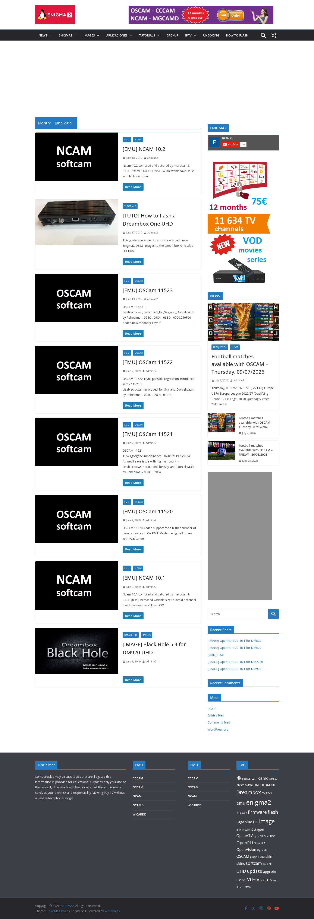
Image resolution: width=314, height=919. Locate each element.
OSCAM (139, 280)
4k (238, 778)
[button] (49, 35)
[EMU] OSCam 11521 (148, 434)
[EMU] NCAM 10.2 (144, 148)
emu (240, 803)
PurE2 (261, 856)
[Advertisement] (157, 85)
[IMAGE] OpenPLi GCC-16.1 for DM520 (234, 648)
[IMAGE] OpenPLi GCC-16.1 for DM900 (234, 669)
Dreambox (248, 792)
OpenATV (244, 835)
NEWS (43, 35)
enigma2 (258, 802)
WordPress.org (218, 729)
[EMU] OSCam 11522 (148, 362)
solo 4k (267, 863)
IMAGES (89, 35)
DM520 (273, 778)
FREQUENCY (219, 347)
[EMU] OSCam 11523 (148, 290)
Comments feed (219, 722)
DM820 (249, 785)
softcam (254, 863)
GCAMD (138, 805)
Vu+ (251, 879)
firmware (257, 812)
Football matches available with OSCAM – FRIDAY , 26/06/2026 (256, 450)
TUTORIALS (147, 35)
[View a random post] (274, 35)
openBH (258, 836)
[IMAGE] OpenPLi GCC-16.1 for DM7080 (235, 662)
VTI (244, 880)
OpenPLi (244, 842)
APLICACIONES (117, 35)
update (254, 871)
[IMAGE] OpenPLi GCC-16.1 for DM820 (234, 641)
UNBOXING (211, 35)
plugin (253, 856)
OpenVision (246, 849)
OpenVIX (262, 850)
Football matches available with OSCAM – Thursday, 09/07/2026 (239, 364)
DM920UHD (130, 634)
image (267, 821)
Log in (212, 708)
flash (273, 812)
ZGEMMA (245, 886)
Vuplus (264, 879)
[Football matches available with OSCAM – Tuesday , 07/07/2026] (221, 425)
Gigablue (244, 821)
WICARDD (139, 814)
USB (239, 880)
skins (240, 863)
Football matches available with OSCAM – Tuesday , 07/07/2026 (256, 422)
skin (269, 856)
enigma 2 (241, 812)
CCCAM (138, 778)
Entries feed (216, 715)
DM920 (270, 785)
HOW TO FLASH (237, 35)
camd (263, 778)
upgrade (269, 871)
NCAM (138, 139)
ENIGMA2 (65, 35)
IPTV (188, 35)
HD (255, 821)
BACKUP (172, 35)
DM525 (240, 785)
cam (254, 778)
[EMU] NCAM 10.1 (144, 577)
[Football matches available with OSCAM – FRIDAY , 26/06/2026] (221, 453)
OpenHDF (269, 836)
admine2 (152, 158)
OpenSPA (259, 843)
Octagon (257, 829)
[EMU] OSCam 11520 (148, 511)
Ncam (246, 829)
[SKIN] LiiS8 (216, 655)
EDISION (267, 793)
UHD (241, 871)
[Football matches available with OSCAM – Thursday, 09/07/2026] (243, 322)
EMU (126, 139)
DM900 (259, 785)
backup (246, 778)
